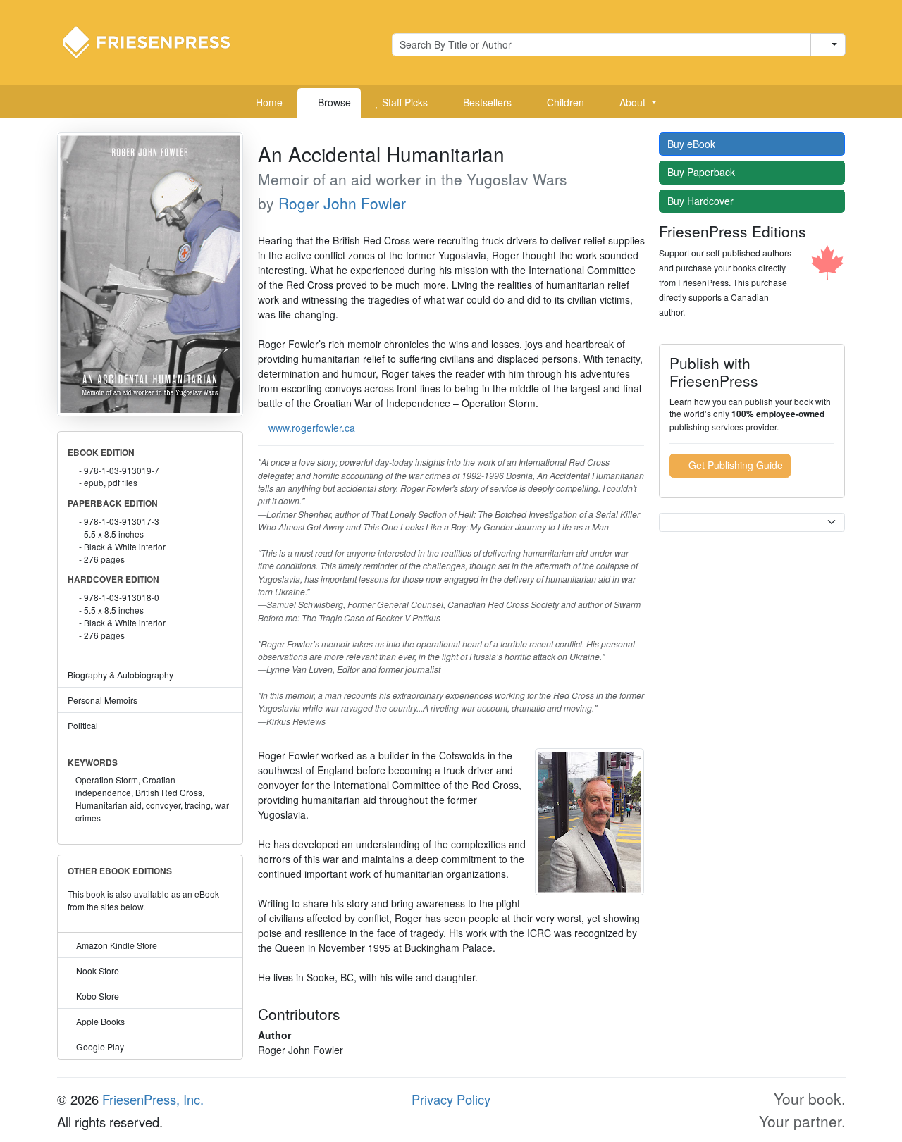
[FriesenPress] (155, 41)
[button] (633, 103)
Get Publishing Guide (734, 465)
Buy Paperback (702, 172)
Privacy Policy (451, 1099)
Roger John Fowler (342, 202)
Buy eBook (692, 144)
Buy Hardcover (701, 201)
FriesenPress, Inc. (153, 1099)
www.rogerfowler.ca (311, 428)
